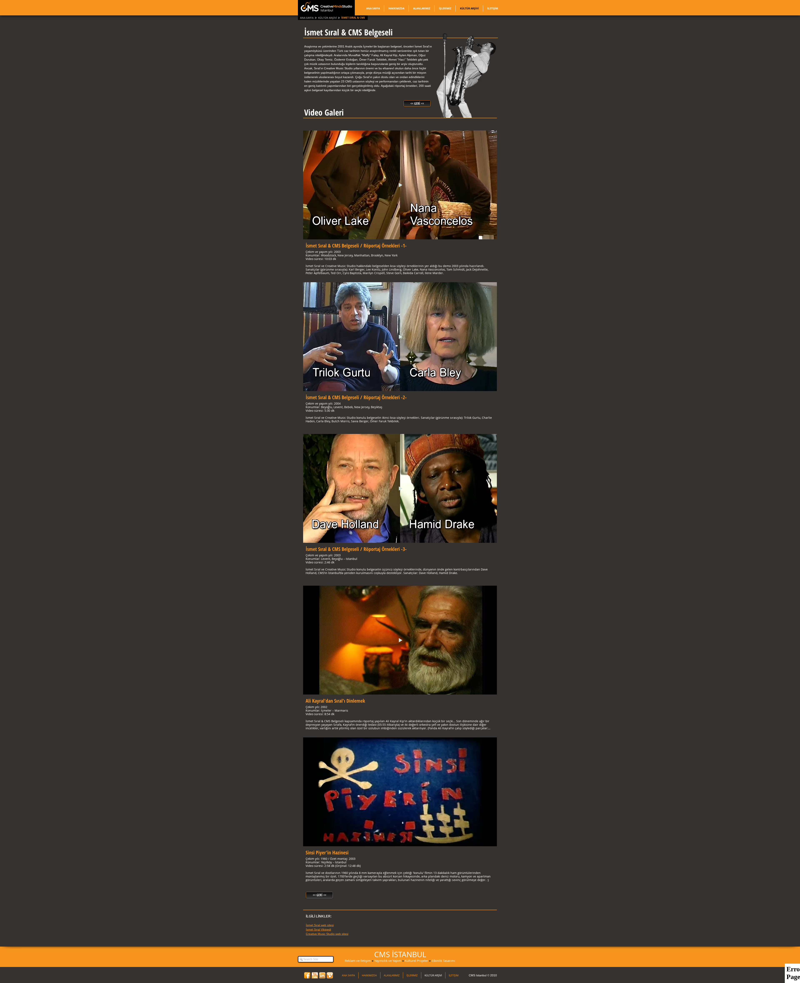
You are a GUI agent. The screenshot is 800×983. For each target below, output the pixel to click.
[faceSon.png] (307, 975)
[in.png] (322, 975)
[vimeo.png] (330, 975)
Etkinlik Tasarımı (443, 960)
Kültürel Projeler (416, 960)
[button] (353, 18)
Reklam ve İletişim (358, 960)
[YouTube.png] (315, 975)
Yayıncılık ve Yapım (387, 960)
